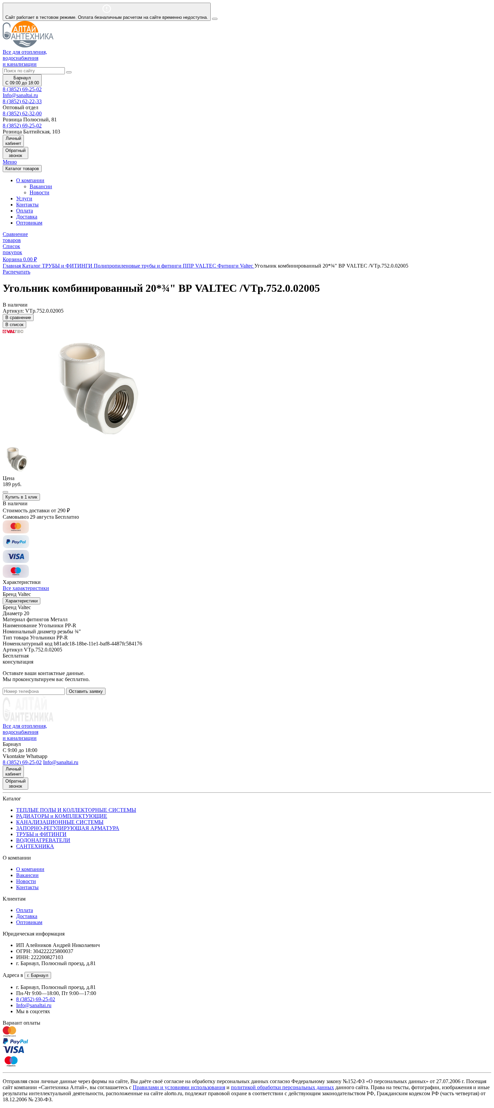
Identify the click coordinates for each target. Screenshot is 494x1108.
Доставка (26, 217)
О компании (30, 869)
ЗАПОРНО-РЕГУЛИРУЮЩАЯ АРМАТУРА (67, 828)
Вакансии (41, 186)
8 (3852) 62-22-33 (22, 101)
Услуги (24, 198)
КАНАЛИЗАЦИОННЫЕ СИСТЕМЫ (60, 822)
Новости (39, 192)
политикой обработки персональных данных (282, 1087)
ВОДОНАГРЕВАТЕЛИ (43, 840)
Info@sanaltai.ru (33, 1005)
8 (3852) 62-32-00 (22, 113)
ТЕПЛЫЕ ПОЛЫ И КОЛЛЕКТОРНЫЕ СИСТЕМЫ (76, 810)
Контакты (27, 204)
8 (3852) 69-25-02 (22, 89)
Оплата (24, 210)
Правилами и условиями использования (179, 1087)
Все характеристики (26, 588)
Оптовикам (29, 223)
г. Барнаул (37, 975)
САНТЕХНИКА (35, 846)
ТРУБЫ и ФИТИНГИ (41, 834)
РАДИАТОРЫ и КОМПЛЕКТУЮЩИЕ (61, 816)
